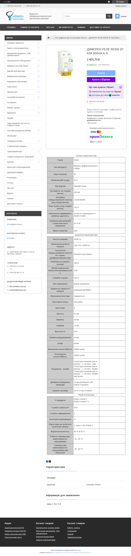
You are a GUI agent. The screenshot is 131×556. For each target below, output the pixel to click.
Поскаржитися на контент (61, 552)
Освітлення (12, 87)
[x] (50, 462)
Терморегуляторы (74, 537)
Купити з (96, 79)
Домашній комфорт (15, 172)
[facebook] (47, 462)
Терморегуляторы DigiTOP (15, 531)
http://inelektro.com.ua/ (17, 286)
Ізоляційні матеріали (16, 97)
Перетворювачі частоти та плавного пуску (18, 124)
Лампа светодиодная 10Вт (15, 534)
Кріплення (11, 113)
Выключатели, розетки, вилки (47, 528)
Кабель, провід (13, 108)
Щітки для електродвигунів (18, 167)
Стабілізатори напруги (16, 146)
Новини (81, 27)
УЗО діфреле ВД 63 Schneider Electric (71, 38)
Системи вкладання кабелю (19, 131)
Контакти (12, 34)
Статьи (10, 183)
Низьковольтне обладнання (19, 61)
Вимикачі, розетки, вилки (17, 66)
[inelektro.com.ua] (15, 21)
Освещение (72, 531)
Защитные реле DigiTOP (14, 528)
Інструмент (12, 102)
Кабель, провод (73, 528)
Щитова (10, 162)
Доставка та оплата (100, 27)
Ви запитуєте (66, 27)
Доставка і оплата (14, 204)
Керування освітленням (17, 82)
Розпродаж (12, 178)
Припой (70, 534)
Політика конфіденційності (81, 552)
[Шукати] (109, 16)
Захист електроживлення (17, 48)
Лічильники (11, 136)
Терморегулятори (14, 141)
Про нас (50, 27)
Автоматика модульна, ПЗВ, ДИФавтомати (19, 54)
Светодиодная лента (13, 537)
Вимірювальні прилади (16, 76)
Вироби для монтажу (16, 71)
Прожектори (12, 92)
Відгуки (10, 193)
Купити (101, 73)
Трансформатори (14, 151)
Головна (11, 27)
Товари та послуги (29, 27)
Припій (10, 118)
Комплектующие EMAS (45, 537)
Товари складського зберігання (20, 157)
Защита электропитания (45, 540)
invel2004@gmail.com (17, 290)
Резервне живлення (15, 43)
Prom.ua (78, 550)
